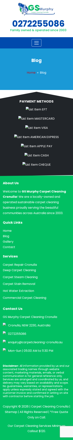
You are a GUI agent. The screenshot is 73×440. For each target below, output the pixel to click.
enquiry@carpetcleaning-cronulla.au (35, 342)
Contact (9, 247)
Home (31, 72)
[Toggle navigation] (36, 43)
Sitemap (11, 412)
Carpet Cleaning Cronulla (50, 406)
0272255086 (38, 24)
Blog (6, 236)
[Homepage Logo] (36, 9)
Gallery (8, 241)
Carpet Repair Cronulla (20, 265)
